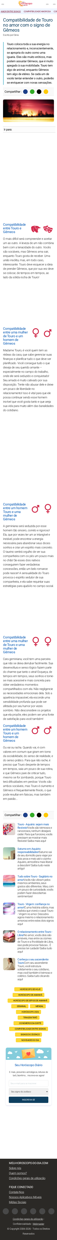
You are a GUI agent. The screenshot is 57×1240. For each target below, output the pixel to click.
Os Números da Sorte (30, 1023)
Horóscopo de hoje (30, 989)
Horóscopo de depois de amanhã (30, 1000)
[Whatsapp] (32, 91)
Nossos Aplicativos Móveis (25, 1197)
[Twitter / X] (39, 91)
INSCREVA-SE (28, 1099)
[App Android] (51, 1211)
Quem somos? (18, 1173)
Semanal (21, 1006)
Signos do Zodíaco (30, 1034)
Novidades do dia (30, 1040)
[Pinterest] (33, 1211)
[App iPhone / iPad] (42, 1211)
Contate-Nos (16, 1192)
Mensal (39, 1006)
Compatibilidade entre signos (30, 1029)
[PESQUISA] (54, 4)
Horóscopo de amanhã (30, 995)
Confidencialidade (22, 1224)
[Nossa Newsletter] (47, 4)
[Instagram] (24, 1211)
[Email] (46, 91)
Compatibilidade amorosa (37, 11)
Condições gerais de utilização (27, 1178)
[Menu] (3, 4)
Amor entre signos (11, 11)
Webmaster (38, 1224)
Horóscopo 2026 (30, 1012)
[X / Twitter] (15, 1211)
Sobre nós (15, 1168)
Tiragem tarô (30, 1017)
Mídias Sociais (17, 1202)
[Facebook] (25, 91)
